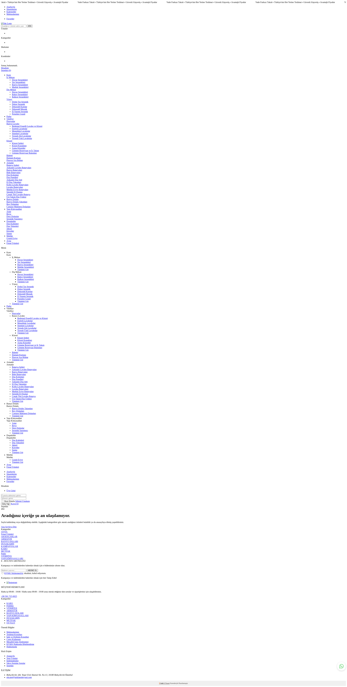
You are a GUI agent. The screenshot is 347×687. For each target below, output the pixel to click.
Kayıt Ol (14, 504)
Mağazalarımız (13, 14)
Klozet (9, 141)
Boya (9, 214)
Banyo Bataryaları (14, 170)
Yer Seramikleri (18, 82)
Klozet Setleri (18, 143)
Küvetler (10, 231)
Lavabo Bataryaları (15, 187)
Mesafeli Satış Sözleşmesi (17, 642)
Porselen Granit (18, 114)
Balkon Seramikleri (20, 97)
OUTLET (11, 623)
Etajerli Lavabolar (19, 128)
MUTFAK (5, 551)
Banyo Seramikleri (20, 85)
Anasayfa (11, 656)
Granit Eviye (12, 238)
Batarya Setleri (13, 165)
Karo (9, 75)
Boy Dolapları (13, 204)
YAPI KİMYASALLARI (12, 558)
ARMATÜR (6, 539)
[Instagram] (12, 582)
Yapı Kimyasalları (14, 209)
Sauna (9, 233)
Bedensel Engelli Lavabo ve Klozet (27, 126)
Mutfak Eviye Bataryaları (17, 189)
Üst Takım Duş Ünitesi (16, 197)
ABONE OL (32, 570)
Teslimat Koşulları (14, 634)
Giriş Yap (5, 504)
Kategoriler (11, 12)
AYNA (4, 532)
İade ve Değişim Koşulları (18, 637)
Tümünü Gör (23, 269)
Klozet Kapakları (19, 146)
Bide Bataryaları (13, 172)
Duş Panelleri (12, 177)
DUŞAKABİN (7, 544)
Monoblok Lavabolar (21, 131)
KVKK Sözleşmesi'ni (13, 573)
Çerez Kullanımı (14, 639)
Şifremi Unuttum (22, 501)
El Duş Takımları (14, 182)
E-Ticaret (167, 683)
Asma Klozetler (18, 148)
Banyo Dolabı (13, 199)
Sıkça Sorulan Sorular (16, 663)
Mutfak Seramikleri (20, 87)
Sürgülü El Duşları (15, 192)
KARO (4, 549)
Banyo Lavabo (13, 124)
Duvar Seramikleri (20, 80)
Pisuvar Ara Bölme (15, 160)
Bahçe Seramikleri (20, 94)
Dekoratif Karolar (19, 107)
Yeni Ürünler (12, 658)
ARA (29, 26)
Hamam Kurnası (14, 158)
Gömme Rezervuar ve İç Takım (25, 150)
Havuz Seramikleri (20, 92)
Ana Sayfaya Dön (9, 527)
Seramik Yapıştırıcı (15, 219)
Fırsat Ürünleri (13, 243)
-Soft (161, 683)
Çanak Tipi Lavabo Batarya (18, 194)
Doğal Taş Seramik (20, 102)
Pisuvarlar (11, 121)
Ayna (9, 241)
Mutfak (10, 236)
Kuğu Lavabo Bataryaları (17, 185)
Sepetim (10, 666)
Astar (9, 211)
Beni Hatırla (9, 501)
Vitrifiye (10, 119)
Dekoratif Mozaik (19, 109)
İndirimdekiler (13, 661)
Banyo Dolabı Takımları (17, 202)
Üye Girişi (11, 490)
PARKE (10, 606)
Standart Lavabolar (20, 133)
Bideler (10, 155)
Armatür (10, 163)
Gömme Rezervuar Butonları (24, 153)
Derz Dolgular (13, 216)
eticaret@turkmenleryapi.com (19, 677)
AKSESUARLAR (9, 536)
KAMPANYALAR (9, 546)
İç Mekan (11, 77)
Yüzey (9, 99)
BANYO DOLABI (9, 541)
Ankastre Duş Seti (14, 180)
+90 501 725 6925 (9, 596)
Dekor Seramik (18, 104)
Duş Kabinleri (13, 224)
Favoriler (10, 19)
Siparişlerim (12, 9)
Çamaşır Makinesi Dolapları (18, 207)
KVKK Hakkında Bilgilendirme (20, 644)
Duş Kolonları (13, 175)
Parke (9, 116)
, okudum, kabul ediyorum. (25, 573)
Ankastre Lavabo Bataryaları (19, 168)
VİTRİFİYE (6, 556)
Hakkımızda (12, 647)
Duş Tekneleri (13, 226)
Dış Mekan (11, 89)
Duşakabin (11, 221)
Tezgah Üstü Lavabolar (22, 138)
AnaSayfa (11, 7)
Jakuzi (9, 228)
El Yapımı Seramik (20, 111)
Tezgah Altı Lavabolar (21, 136)
